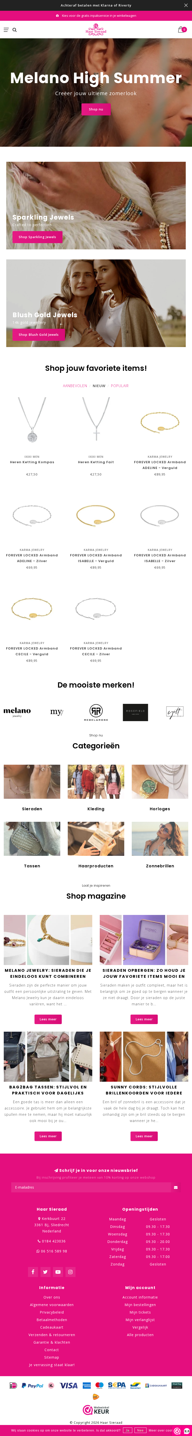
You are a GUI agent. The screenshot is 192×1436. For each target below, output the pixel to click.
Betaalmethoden (51, 1319)
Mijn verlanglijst (140, 1319)
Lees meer (48, 1019)
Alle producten (140, 1334)
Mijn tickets (140, 1312)
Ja (128, 1430)
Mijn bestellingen (140, 1304)
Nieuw (99, 385)
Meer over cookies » (165, 1430)
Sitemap (51, 1357)
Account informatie (140, 1297)
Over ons (52, 1297)
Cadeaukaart (52, 1327)
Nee (140, 1430)
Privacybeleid (52, 1312)
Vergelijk (140, 1327)
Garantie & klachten (52, 1342)
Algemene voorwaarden (52, 1304)
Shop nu (96, 109)
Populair (120, 385)
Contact (51, 1349)
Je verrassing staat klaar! (52, 1364)
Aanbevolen (75, 385)
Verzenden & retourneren (51, 1334)
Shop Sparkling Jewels (37, 237)
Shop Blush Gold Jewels (39, 335)
